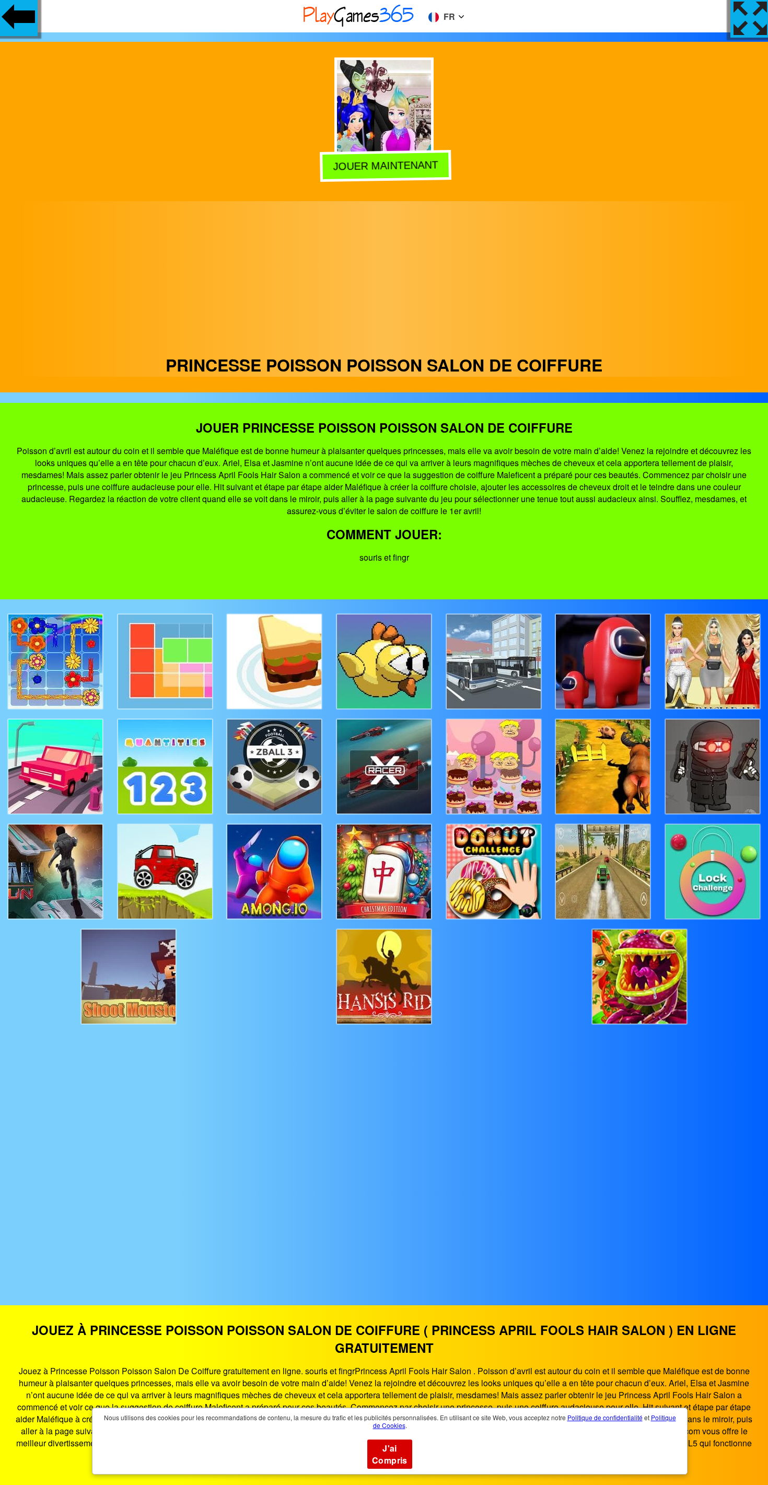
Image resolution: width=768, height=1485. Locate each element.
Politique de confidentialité (605, 1417)
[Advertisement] (384, 274)
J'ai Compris (390, 1454)
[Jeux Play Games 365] (358, 25)
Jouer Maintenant (383, 165)
